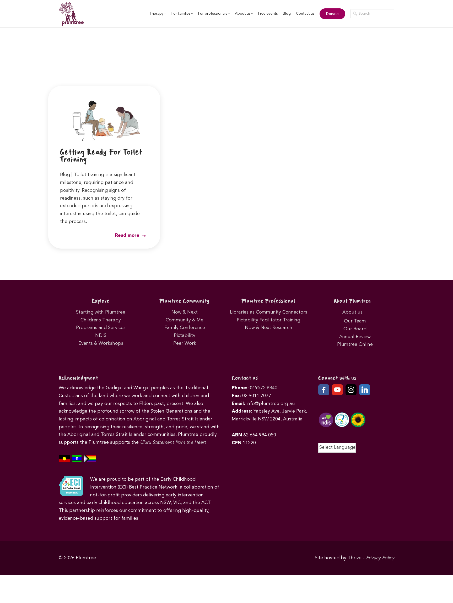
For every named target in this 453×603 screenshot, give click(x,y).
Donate (332, 14)
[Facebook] (323, 389)
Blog (287, 13)
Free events (268, 13)
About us (242, 13)
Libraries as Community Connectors (268, 312)
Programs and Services (101, 327)
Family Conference (184, 327)
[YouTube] (337, 389)
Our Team (355, 321)
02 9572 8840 (263, 388)
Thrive (355, 558)
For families (180, 13)
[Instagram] (351, 389)
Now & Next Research (268, 327)
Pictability (184, 335)
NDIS (100, 335)
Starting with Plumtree (100, 312)
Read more (128, 235)
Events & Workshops (100, 343)
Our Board (354, 329)
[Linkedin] (364, 389)
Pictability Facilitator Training (268, 320)
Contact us (305, 13)
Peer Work (184, 343)
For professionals (212, 13)
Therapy (156, 13)
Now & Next (184, 312)
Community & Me (184, 320)
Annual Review (355, 337)
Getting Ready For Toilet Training (101, 156)
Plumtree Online (355, 344)
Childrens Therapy (100, 320)
